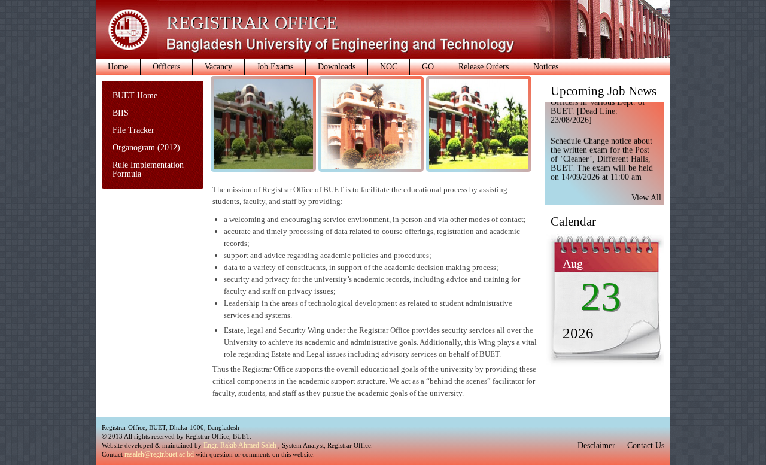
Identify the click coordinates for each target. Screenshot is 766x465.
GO (428, 66)
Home (118, 66)
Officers (166, 66)
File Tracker (133, 130)
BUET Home (135, 95)
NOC (388, 66)
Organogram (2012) (146, 147)
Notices (545, 66)
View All (646, 197)
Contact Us (645, 445)
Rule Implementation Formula (148, 169)
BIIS (121, 112)
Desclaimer (596, 445)
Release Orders (483, 66)
